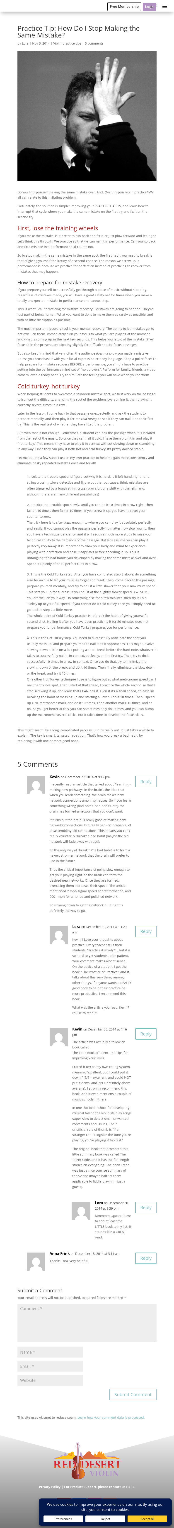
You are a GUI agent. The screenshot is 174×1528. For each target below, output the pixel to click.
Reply (146, 781)
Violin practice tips (67, 43)
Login (149, 6)
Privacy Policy (49, 1487)
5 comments (94, 43)
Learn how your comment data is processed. (111, 1417)
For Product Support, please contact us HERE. (99, 1487)
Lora (25, 43)
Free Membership (124, 6)
